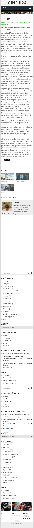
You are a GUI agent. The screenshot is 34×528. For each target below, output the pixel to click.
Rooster (5, 343)
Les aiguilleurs (19, 356)
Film (4, 281)
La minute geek (7, 316)
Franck (3, 22)
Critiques (21, 22)
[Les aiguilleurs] (17, 506)
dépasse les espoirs (10, 291)
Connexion (6, 375)
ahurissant (7, 288)
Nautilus (5, 335)
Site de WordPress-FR (9, 383)
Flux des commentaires (9, 380)
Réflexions (6, 309)
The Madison (6, 338)
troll (6, 301)
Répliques (5, 306)
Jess (4, 367)
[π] (6, 506)
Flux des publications (9, 378)
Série (16, 22)
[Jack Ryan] (7, 187)
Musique (5, 311)
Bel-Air (12, 367)
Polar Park (6, 346)
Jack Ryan (4, 192)
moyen (6, 296)
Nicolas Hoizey (7, 356)
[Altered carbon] (22, 176)
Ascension (4, 181)
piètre (25, 22)
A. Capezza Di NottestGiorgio (11, 353)
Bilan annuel (6, 304)
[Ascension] (7, 176)
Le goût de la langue (9, 314)
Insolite (5, 319)
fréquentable (8, 293)
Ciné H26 (17, 3)
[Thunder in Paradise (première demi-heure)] (27, 506)
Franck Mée (6, 358)
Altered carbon (20, 181)
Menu (4, 8)
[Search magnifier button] (31, 273)
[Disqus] (17, 244)
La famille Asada (7, 340)
